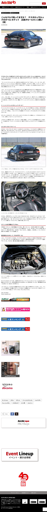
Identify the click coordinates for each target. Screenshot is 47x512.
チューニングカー (6, 403)
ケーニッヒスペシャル (27, 400)
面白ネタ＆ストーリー (20, 7)
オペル (12, 400)
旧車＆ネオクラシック (35, 7)
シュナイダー (38, 400)
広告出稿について (25, 492)
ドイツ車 (23, 403)
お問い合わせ (33, 492)
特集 (28, 7)
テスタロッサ (15, 403)
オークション (5, 400)
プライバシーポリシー (15, 492)
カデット (18, 400)
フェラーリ (30, 403)
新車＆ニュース (5, 7)
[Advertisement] (23, 65)
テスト (12, 7)
